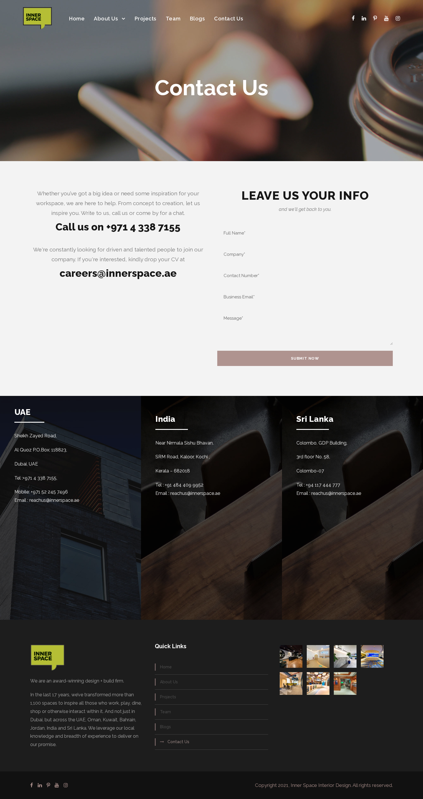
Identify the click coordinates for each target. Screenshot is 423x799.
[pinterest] (375, 18)
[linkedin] (364, 18)
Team (173, 19)
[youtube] (386, 18)
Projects (146, 19)
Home (77, 19)
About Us (106, 19)
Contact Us (228, 19)
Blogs (197, 19)
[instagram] (398, 18)
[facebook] (353, 18)
